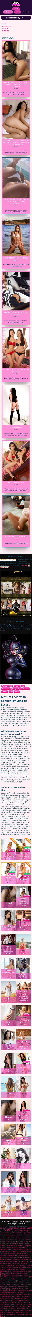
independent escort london (10, 1296)
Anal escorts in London (17, 1232)
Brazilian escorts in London (15, 1242)
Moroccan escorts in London (9, 1263)
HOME (4, 24)
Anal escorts (4, 1232)
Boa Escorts (21, 1314)
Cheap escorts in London (19, 1273)
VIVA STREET (8, 1230)
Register (9, 12)
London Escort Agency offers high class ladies (16, 371)
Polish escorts (23, 1255)
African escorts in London (15, 1244)
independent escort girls (23, 1294)
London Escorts (16, 427)
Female (4, 686)
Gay (22, 686)
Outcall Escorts (5, 1277)
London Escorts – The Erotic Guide (16, 258)
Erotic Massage (5, 1275)
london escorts (11, 1287)
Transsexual (6, 689)
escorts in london (17, 1289)
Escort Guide (10, 1314)
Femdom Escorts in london (15, 1310)
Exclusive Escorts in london (21, 1306)
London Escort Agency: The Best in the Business (16, 313)
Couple (16, 686)
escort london (11, 1291)
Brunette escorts (5, 1251)
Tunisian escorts (5, 1271)
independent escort (6, 1294)
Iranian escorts (26, 1259)
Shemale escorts (5, 1250)
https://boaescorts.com (21, 1230)
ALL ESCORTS (6, 26)
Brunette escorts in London (22, 1251)
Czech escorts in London (14, 1234)
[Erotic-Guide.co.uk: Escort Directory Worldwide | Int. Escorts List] (15, 3)
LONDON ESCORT (26, 1228)
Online (17, 692)
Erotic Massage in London (20, 1275)
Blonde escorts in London (8, 1255)
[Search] (23, 12)
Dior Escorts (20, 1312)
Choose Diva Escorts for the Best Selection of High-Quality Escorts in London (16, 84)
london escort (22, 1287)
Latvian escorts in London (15, 1267)
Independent (16, 689)
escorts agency (5, 1289)
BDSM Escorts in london (18, 1302)
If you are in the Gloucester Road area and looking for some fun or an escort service (16, 142)
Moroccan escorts (25, 1261)
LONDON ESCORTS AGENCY (9, 1228)
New (11, 692)
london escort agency (24, 1291)
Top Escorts (10, 1312)
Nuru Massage (6, 1306)
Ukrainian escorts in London (15, 1265)
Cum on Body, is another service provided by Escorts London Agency (16, 202)
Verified (4, 692)
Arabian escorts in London (15, 1240)
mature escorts (12, 1283)
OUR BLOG (5, 31)
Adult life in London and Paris (16, 537)
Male (10, 686)
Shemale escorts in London (22, 1250)
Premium (26, 689)
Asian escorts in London (14, 1246)
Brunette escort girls (8, 1253)
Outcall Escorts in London (20, 1277)
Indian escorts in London (14, 1238)
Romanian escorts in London (9, 1259)
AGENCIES (5, 29)
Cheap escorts (5, 1273)
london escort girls (13, 1285)
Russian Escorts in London (15, 1236)
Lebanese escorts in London (15, 1269)
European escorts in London (16, 1248)
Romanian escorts (24, 1257)
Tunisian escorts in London (22, 1271)
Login (18, 12)
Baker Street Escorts (16, 482)
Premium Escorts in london (22, 1304)
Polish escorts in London (8, 1257)
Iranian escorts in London (8, 1261)
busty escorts (11, 1281)
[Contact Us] (27, 12)
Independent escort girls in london (12, 1293)
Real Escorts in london (7, 1308)
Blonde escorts (21, 1253)
